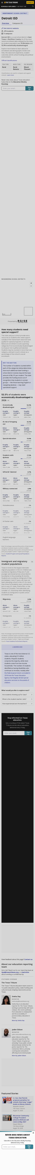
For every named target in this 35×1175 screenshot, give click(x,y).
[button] (17, 587)
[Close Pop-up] (33, 1133)
